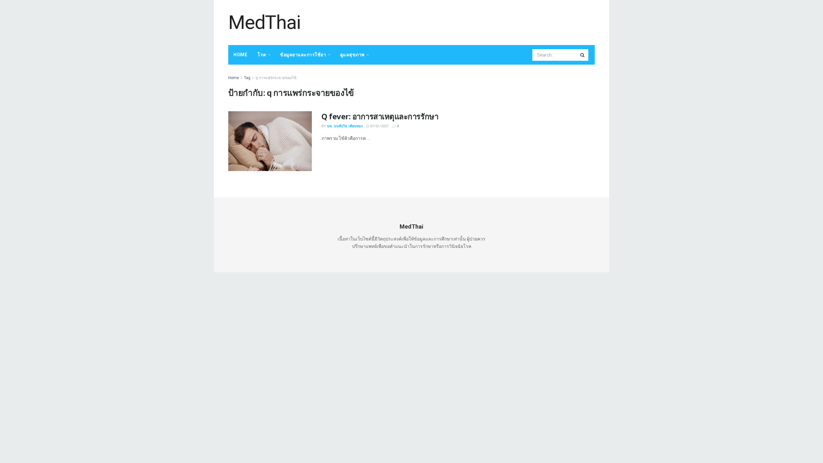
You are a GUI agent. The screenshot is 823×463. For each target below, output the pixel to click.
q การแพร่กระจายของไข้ (276, 78)
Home (240, 54)
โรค (262, 54)
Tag (247, 78)
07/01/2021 (379, 126)
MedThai (264, 22)
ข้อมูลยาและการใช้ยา (303, 54)
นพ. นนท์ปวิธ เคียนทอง (345, 126)
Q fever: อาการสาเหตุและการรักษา (379, 116)
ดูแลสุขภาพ (352, 54)
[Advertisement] (478, 21)
